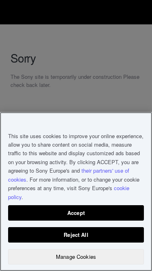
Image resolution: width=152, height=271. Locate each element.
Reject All (76, 234)
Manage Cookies (76, 256)
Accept (76, 213)
